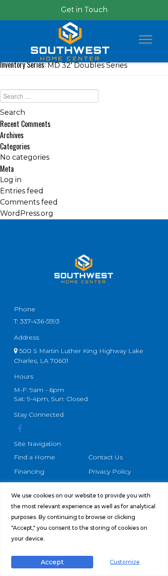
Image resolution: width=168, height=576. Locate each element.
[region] (84, 529)
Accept (52, 562)
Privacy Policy (109, 471)
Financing (29, 471)
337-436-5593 (40, 321)
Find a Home (34, 457)
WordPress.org (26, 213)
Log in (11, 179)
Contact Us (105, 457)
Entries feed (21, 191)
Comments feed (29, 202)
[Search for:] (84, 98)
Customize (125, 562)
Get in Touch (84, 9)
